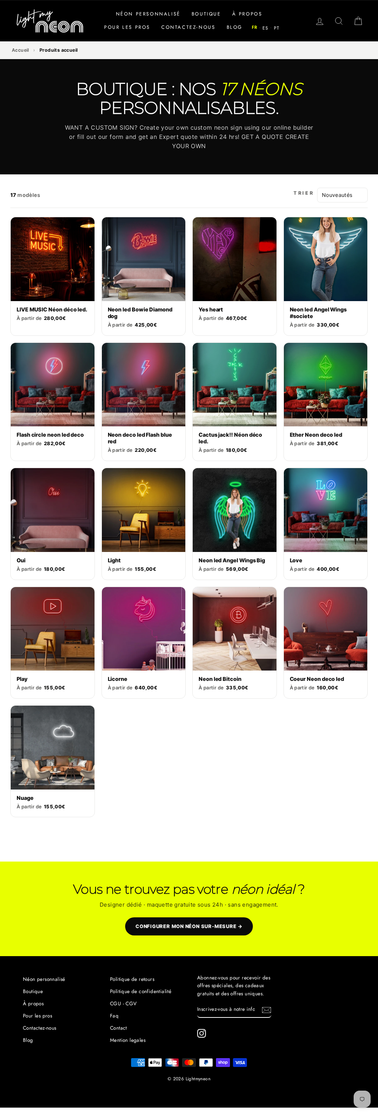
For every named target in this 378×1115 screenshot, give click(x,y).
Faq (114, 1015)
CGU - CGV (123, 1003)
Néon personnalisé (148, 13)
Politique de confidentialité (140, 991)
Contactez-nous (188, 27)
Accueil (20, 50)
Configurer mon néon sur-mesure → (189, 926)
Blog (235, 27)
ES (265, 28)
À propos (247, 13)
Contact (118, 1028)
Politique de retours (132, 979)
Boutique (206, 13)
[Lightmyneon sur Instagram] (201, 1033)
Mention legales (127, 1040)
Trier (303, 193)
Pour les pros (127, 27)
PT (276, 28)
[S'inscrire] (266, 1010)
